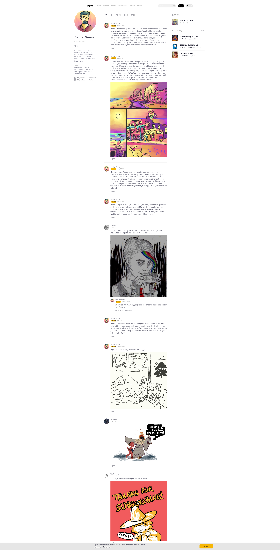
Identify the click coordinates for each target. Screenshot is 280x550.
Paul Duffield (186, 39)
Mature (132, 6)
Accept (206, 546)
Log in (181, 6)
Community (122, 6)
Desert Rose (186, 53)
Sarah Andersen (188, 47)
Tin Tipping (114, 474)
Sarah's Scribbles (189, 44)
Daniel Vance (115, 24)
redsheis (113, 419)
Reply (112, 48)
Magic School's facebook (86, 78)
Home (99, 6)
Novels (113, 6)
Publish (189, 6)
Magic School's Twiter (85, 80)
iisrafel (184, 56)
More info (97, 547)
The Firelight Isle (189, 36)
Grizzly (113, 226)
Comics (106, 6)
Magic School (186, 20)
